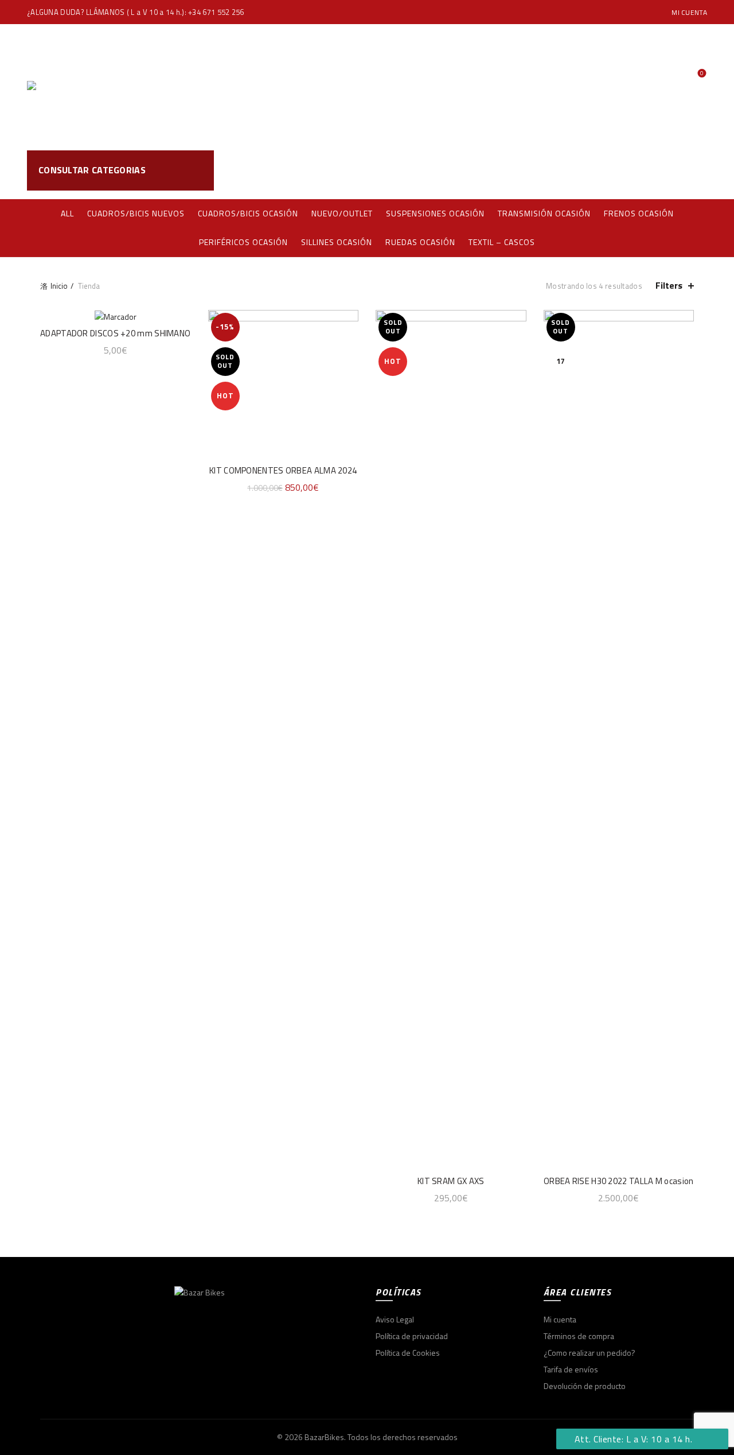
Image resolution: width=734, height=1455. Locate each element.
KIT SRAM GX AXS (451, 1181)
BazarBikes (324, 1437)
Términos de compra (579, 1336)
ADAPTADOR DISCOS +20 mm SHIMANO (115, 333)
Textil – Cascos (501, 242)
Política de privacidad (412, 1336)
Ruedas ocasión (420, 242)
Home (278, 87)
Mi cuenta (689, 12)
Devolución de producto (585, 1386)
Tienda (327, 87)
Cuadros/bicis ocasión (248, 213)
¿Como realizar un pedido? (589, 1353)
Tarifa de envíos (571, 1369)
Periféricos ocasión (243, 242)
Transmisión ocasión (544, 213)
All (67, 213)
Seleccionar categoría (605, 170)
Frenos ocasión (639, 213)
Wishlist (702, 73)
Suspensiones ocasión (435, 213)
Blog (469, 87)
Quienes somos (401, 87)
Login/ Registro (685, 61)
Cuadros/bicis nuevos (136, 213)
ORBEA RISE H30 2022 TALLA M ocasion (619, 1181)
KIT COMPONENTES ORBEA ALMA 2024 (283, 470)
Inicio (59, 286)
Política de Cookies (408, 1353)
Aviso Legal (395, 1319)
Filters (668, 285)
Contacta (523, 87)
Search (692, 170)
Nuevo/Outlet (342, 213)
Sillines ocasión (336, 242)
